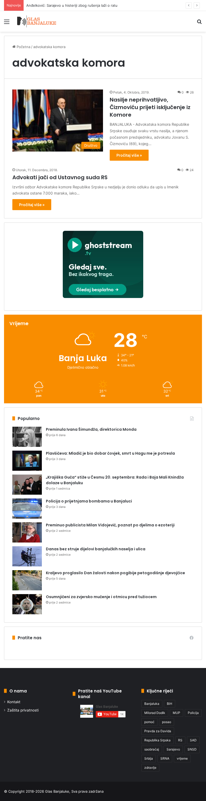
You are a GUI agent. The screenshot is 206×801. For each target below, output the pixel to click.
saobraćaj (151, 749)
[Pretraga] (199, 23)
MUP (176, 713)
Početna (23, 47)
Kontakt (13, 702)
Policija (193, 713)
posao (166, 722)
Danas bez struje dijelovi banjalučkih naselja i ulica (95, 549)
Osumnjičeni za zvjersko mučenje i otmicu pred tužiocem (101, 596)
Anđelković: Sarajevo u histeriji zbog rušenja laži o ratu (71, 5)
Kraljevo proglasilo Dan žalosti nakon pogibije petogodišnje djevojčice (115, 573)
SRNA (164, 758)
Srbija (148, 758)
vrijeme (182, 758)
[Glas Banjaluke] (36, 21)
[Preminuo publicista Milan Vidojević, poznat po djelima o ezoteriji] (27, 532)
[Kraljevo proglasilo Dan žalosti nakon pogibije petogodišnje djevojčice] (27, 580)
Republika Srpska (157, 740)
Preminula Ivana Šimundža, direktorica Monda (91, 429)
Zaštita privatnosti (23, 710)
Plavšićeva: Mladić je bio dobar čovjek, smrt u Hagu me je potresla (110, 453)
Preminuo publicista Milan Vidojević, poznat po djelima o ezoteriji (110, 525)
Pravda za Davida (157, 731)
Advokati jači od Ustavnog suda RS (60, 177)
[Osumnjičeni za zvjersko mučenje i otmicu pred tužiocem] (27, 604)
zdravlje (150, 768)
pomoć (149, 722)
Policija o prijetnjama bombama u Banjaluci (89, 501)
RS (180, 740)
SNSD (192, 749)
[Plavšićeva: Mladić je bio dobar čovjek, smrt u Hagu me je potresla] (27, 461)
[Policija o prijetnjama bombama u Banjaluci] (27, 508)
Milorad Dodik (154, 713)
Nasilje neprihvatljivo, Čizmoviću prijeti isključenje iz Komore (150, 107)
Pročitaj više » (129, 155)
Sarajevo (173, 749)
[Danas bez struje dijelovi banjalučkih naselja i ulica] (27, 556)
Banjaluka (151, 704)
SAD (193, 740)
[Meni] (6, 23)
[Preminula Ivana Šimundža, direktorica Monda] (27, 437)
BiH (169, 704)
